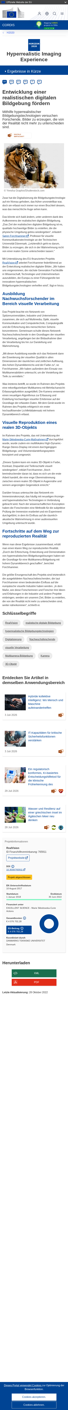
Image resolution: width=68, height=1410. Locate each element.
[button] (46, 13)
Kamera (45, 655)
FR (25, 82)
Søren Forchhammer (15, 236)
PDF (36, 982)
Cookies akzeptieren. (34, 1397)
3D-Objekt (11, 664)
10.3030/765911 (14, 869)
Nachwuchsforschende (42, 639)
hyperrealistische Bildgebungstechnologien (29, 631)
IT (32, 82)
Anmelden (39, 13)
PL (39, 82)
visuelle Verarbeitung (17, 647)
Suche (54, 13)
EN (11, 82)
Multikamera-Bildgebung (19, 655)
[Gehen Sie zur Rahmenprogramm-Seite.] (34, 45)
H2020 (10, 32)
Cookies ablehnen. (34, 1405)
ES (18, 82)
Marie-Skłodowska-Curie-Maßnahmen (24, 439)
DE (4, 82)
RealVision (9, 262)
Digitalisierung (13, 639)
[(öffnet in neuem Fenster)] (13, 12)
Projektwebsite (16, 858)
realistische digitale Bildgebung (43, 623)
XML (36, 973)
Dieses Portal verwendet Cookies (23, 1385)
